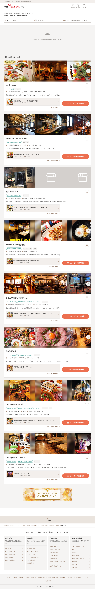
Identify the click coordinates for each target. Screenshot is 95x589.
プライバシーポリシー (30, 577)
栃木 (47, 525)
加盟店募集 (62, 577)
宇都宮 (52, 525)
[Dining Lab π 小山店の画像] (47, 390)
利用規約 (15, 577)
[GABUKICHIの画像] (47, 337)
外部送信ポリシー (42, 577)
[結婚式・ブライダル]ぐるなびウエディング (14, 525)
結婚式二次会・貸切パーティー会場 (35, 525)
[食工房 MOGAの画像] (47, 177)
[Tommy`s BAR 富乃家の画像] (47, 230)
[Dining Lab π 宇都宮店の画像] (47, 443)
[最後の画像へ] (88, 71)
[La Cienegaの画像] (47, 71)
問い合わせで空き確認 (76, 369)
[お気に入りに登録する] (87, 85)
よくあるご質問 (47, 581)
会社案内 (9, 577)
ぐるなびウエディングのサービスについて (77, 577)
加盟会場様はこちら (53, 577)
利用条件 (21, 577)
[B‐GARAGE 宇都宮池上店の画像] (47, 283)
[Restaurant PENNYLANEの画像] (47, 124)
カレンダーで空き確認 (76, 103)
